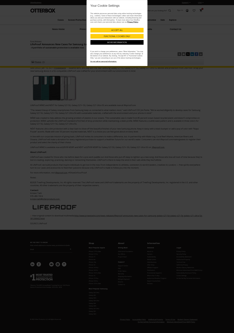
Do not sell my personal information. (103, 61)
